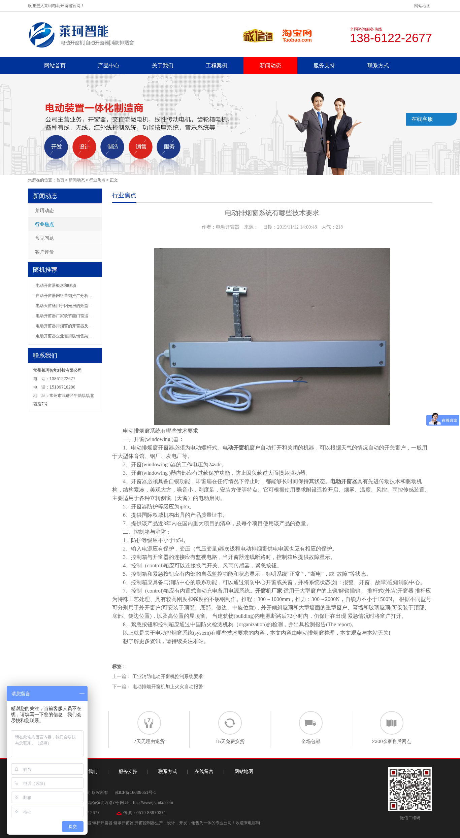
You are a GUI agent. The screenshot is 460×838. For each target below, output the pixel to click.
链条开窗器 (123, 822)
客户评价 (44, 252)
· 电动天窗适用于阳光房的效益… (62, 305)
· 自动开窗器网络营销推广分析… (62, 295)
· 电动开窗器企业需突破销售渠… (62, 336)
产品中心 (109, 65)
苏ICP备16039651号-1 (135, 792)
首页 (60, 180)
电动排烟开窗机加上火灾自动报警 (167, 686)
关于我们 (162, 65)
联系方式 (378, 65)
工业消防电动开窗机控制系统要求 (167, 676)
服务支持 (324, 65)
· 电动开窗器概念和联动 (54, 285)
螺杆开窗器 (102, 822)
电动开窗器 (343, 481)
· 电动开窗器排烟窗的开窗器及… (62, 326)
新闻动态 (270, 65)
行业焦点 (97, 180)
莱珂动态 (44, 210)
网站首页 (55, 65)
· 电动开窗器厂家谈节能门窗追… (62, 315)
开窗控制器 (145, 822)
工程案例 (216, 65)
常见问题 (44, 238)
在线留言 (204, 771)
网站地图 (422, 5)
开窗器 (166, 447)
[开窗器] (86, 34)
